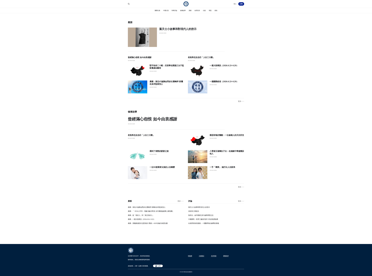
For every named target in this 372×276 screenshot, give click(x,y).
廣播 (190, 10)
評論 (190, 201)
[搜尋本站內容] (128, 3)
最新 (130, 22)
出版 (204, 10)
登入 (235, 4)
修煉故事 (183, 10)
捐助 (216, 10)
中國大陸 (166, 10)
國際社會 (157, 10)
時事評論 (174, 10)
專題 (210, 10)
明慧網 (190, 256)
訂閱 (241, 4)
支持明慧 (213, 256)
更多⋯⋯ (241, 101)
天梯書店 (201, 256)
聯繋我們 (226, 256)
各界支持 (197, 10)
